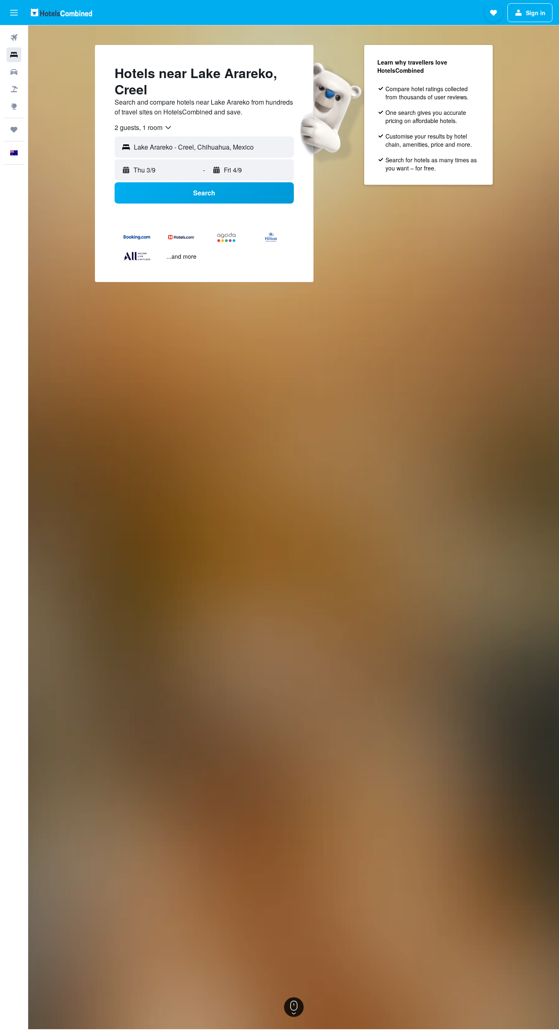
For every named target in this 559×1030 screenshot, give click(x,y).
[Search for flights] (14, 37)
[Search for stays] (14, 55)
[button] (14, 13)
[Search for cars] (14, 72)
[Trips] (14, 129)
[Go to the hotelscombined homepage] (61, 12)
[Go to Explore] (14, 106)
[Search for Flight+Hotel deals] (14, 89)
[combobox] (143, 127)
